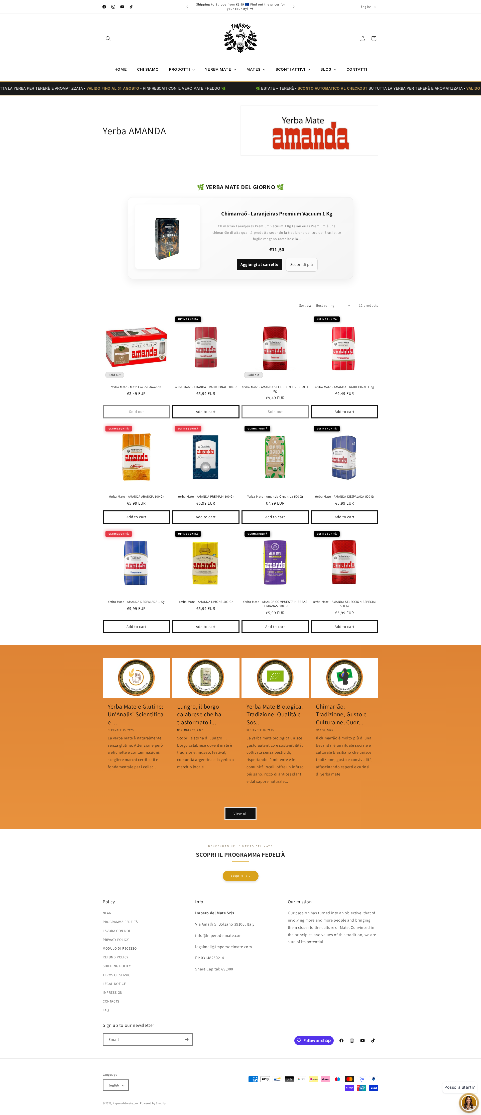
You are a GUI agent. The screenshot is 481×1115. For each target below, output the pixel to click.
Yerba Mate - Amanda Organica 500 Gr (275, 497)
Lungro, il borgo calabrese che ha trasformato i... (199, 714)
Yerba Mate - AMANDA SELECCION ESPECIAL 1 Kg (275, 389)
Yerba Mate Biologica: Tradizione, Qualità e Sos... (275, 714)
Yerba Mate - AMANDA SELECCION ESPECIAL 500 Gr (345, 604)
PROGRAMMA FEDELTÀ (120, 922)
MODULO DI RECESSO (120, 948)
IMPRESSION (113, 992)
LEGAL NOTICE (114, 983)
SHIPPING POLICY (117, 966)
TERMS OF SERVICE (118, 975)
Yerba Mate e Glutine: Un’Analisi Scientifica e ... (136, 714)
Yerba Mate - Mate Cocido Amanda (136, 387)
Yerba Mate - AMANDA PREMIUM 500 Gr (206, 497)
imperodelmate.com (126, 1103)
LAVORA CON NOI (116, 931)
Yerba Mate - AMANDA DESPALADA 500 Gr (345, 497)
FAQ (106, 1010)
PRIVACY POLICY (116, 939)
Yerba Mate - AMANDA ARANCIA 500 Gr (136, 497)
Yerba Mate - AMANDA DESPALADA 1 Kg (136, 602)
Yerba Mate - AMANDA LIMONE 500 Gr (206, 602)
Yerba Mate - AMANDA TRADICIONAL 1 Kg (344, 387)
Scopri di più (301, 264)
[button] (108, 38)
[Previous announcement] (187, 7)
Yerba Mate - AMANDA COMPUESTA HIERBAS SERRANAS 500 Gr (275, 604)
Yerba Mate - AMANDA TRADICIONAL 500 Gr (206, 387)
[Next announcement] (293, 7)
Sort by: (305, 305)
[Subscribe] (186, 1039)
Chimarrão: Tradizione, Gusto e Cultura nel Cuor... (341, 714)
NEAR (107, 913)
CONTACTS (111, 1001)
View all (240, 813)
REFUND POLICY (116, 957)
